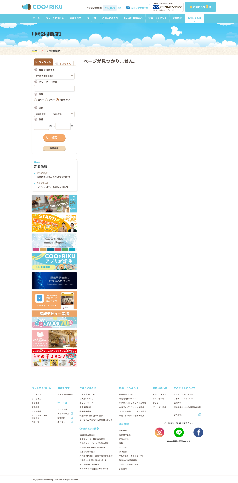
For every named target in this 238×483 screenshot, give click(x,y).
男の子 (41, 99)
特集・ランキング (157, 18)
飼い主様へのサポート (89, 464)
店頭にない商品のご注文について (54, 177)
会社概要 (123, 430)
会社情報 (177, 18)
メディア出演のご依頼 (128, 464)
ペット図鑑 (36, 411)
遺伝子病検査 (85, 411)
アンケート (157, 403)
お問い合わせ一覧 (139, 7)
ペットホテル (63, 413)
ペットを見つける (55, 18)
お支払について (86, 398)
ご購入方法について (88, 394)
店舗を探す (75, 18)
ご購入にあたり (110, 18)
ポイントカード (86, 403)
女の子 (52, 99)
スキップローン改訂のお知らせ (52, 186)
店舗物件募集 (125, 435)
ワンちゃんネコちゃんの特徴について (96, 419)
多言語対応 (124, 468)
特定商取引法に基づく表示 (91, 415)
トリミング (62, 409)
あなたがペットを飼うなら (39, 416)
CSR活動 (123, 451)
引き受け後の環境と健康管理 (92, 447)
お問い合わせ (194, 18)
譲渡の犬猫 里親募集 (128, 460)
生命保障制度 (85, 407)
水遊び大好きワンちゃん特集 (131, 407)
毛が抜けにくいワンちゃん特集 (132, 403)
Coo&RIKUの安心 (133, 18)
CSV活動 (122, 447)
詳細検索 (54, 148)
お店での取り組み (87, 451)
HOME (34, 50)
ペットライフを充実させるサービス (95, 468)
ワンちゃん (36, 394)
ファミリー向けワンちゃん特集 (132, 411)
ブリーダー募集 (159, 407)
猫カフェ (61, 422)
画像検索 (35, 407)
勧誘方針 (177, 403)
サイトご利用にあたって (184, 394)
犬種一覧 (35, 422)
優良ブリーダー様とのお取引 (92, 439)
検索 (54, 138)
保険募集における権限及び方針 (187, 407)
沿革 (121, 443)
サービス (91, 18)
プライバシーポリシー (183, 398)
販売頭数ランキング (127, 394)
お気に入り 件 (202, 6)
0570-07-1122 (171, 7)
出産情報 (35, 403)
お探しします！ (159, 394)
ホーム (36, 18)
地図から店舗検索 (65, 394)
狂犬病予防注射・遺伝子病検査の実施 (96, 456)
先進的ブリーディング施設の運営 (94, 443)
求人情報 (177, 414)
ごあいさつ (124, 439)
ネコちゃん (36, 398)
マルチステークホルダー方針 (131, 456)
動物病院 (61, 418)
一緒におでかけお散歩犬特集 (131, 415)
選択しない (65, 99)
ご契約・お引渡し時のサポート (93, 460)
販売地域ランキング (127, 398)
